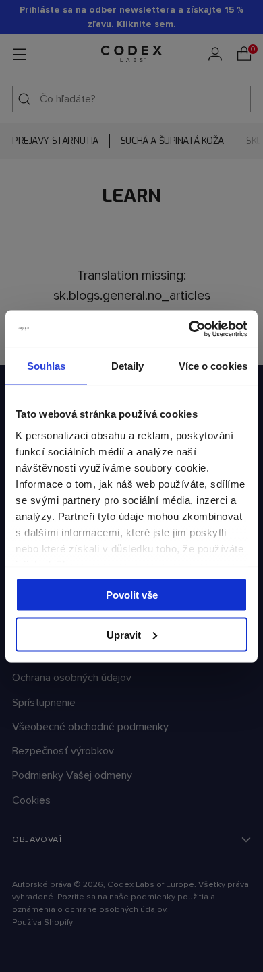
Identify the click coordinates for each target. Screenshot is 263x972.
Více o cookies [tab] (213, 366)
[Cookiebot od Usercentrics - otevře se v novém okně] (189, 328)
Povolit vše (132, 595)
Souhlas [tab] (46, 366)
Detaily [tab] (127, 366)
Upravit (124, 634)
